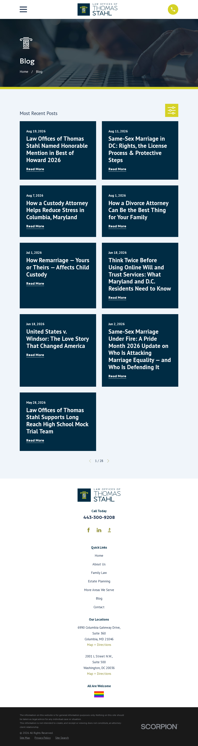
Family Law (99, 573)
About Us (99, 564)
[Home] (97, 9)
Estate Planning (99, 581)
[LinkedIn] (99, 530)
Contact (99, 607)
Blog (99, 598)
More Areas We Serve (99, 590)
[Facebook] (88, 530)
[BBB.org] (109, 530)
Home (99, 555)
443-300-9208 (99, 517)
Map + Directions (99, 645)
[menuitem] (25, 737)
